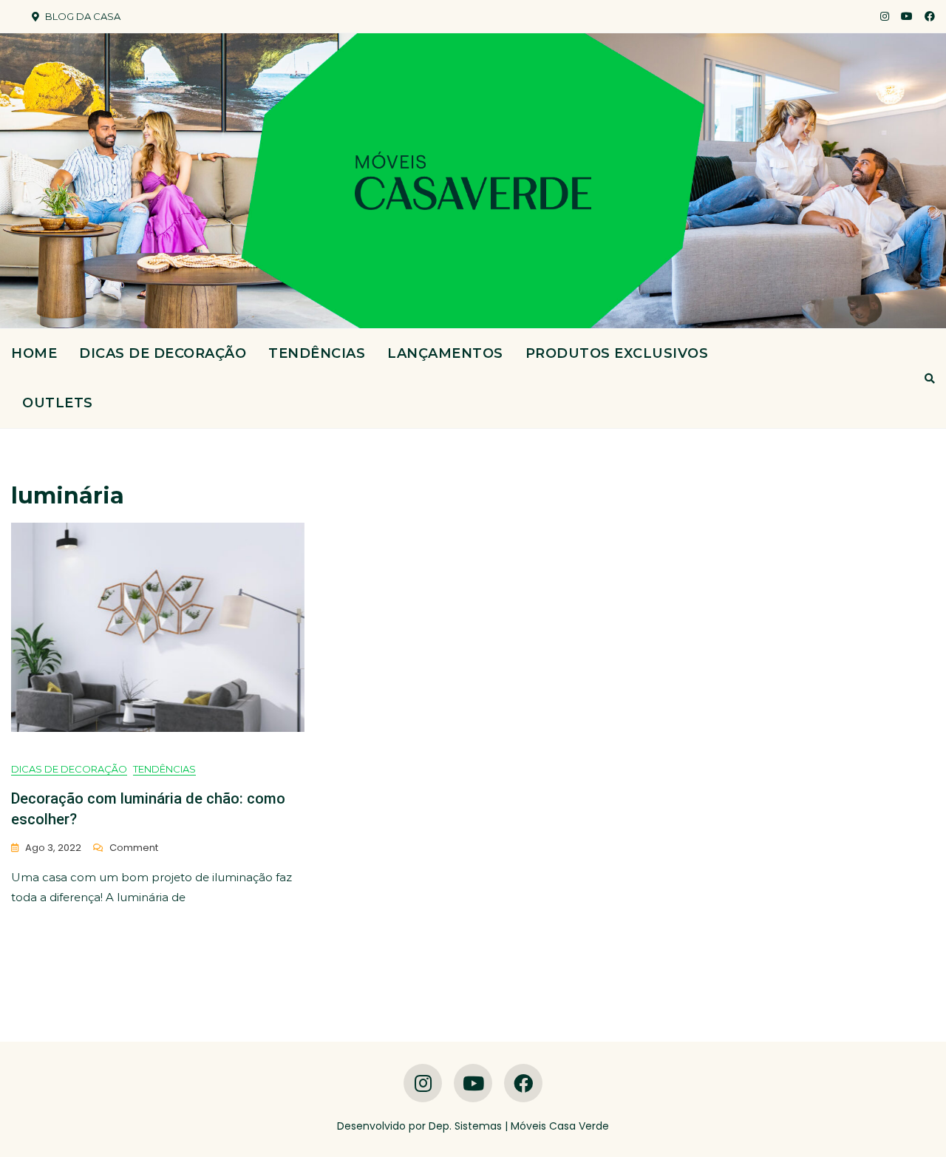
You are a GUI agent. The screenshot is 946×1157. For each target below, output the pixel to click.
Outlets (57, 403)
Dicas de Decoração (162, 353)
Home (34, 353)
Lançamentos (445, 353)
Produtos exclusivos (617, 353)
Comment (133, 848)
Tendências (316, 353)
